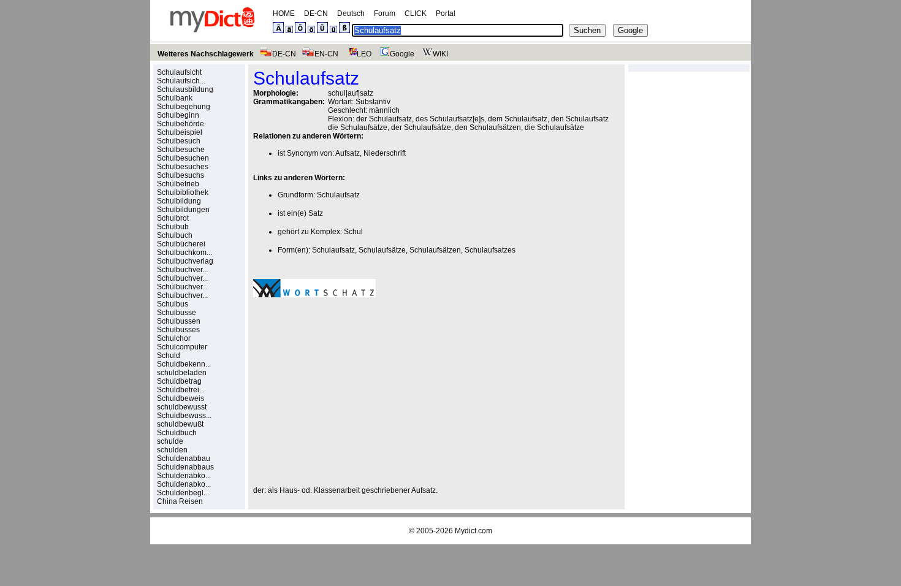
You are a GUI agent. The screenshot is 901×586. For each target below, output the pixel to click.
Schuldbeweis (180, 398)
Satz (315, 213)
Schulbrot (173, 218)
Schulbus (172, 304)
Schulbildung (179, 201)
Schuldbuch (177, 432)
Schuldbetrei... (181, 390)
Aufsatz (347, 153)
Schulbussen (178, 321)
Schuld (168, 355)
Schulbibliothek (182, 192)
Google (402, 54)
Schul (353, 231)
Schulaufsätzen (435, 250)
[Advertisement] (356, 392)
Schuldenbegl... (183, 493)
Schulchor (174, 338)
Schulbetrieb (178, 184)
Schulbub (173, 227)
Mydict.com (473, 531)
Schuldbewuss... (184, 415)
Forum (384, 13)
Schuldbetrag (179, 381)
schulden (172, 450)
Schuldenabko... (184, 475)
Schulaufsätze (382, 250)
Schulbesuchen (183, 158)
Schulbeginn (178, 115)
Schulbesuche (181, 149)
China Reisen (180, 501)
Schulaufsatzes (490, 250)
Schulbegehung (183, 106)
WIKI (440, 54)
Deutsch (351, 13)
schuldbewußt (180, 424)
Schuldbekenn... (184, 364)
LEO (364, 54)
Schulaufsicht (179, 72)
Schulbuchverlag (185, 261)
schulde (170, 441)
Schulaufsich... (181, 81)
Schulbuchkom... (184, 252)
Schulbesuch (178, 141)
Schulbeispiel (179, 132)
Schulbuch (174, 235)
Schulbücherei (181, 244)
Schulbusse (176, 312)
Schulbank (174, 98)
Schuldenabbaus (185, 467)
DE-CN (316, 13)
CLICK (416, 13)
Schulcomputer (182, 347)
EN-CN (326, 54)
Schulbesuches (182, 166)
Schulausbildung (185, 89)
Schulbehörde (180, 124)
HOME (284, 13)
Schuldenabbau (183, 458)
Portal (445, 13)
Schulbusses (178, 329)
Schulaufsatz (338, 195)
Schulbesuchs (180, 175)
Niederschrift (384, 153)
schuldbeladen (182, 372)
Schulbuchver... (182, 269)
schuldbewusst (182, 407)
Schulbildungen (183, 209)
